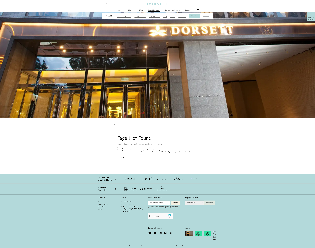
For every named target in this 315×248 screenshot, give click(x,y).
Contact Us (188, 10)
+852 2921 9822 (127, 201)
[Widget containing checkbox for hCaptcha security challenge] (160, 216)
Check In (137, 15)
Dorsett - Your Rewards (172, 10)
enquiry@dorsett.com (129, 204)
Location (119, 15)
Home (118, 10)
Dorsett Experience (154, 10)
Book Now (194, 15)
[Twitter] (171, 232)
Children (172, 15)
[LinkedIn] (166, 232)
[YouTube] (150, 232)
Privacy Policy (101, 207)
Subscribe (175, 202)
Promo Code (181, 15)
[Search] (106, 3)
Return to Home (121, 158)
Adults (165, 15)
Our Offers (139, 10)
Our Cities (128, 10)
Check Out (151, 15)
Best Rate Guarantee (103, 204)
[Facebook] (155, 232)
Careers (100, 202)
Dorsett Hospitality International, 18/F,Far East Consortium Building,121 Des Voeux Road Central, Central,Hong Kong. (133, 209)
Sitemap (100, 209)
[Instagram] (160, 232)
